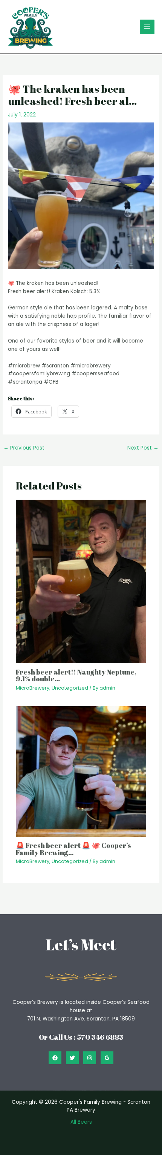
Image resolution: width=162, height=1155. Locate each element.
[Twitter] (72, 1057)
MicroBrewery (32, 688)
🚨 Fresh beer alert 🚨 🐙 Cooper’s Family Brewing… (73, 849)
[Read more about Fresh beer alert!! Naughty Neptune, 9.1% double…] (81, 581)
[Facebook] (55, 1057)
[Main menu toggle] (147, 27)
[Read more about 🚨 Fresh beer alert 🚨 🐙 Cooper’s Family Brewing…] (81, 771)
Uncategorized (70, 688)
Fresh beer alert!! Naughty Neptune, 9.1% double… (76, 675)
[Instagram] (89, 1057)
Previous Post (23, 447)
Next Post (143, 447)
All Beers (81, 1122)
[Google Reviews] (107, 1057)
